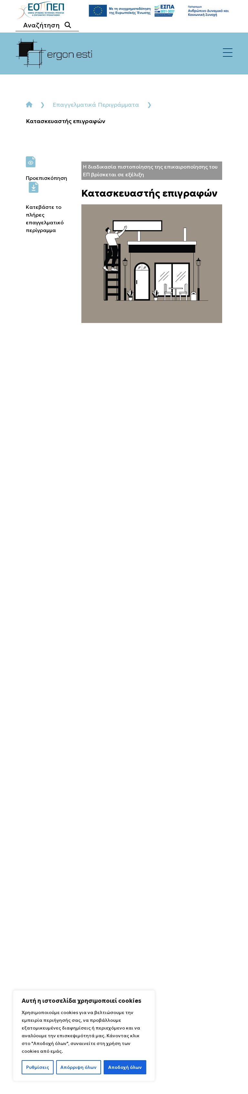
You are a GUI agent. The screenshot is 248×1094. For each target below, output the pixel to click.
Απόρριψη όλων (78, 1067)
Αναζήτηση (41, 25)
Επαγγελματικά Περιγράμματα (96, 104)
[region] (84, 1035)
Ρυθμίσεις (37, 1067)
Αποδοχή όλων (125, 1067)
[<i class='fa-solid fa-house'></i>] (29, 104)
